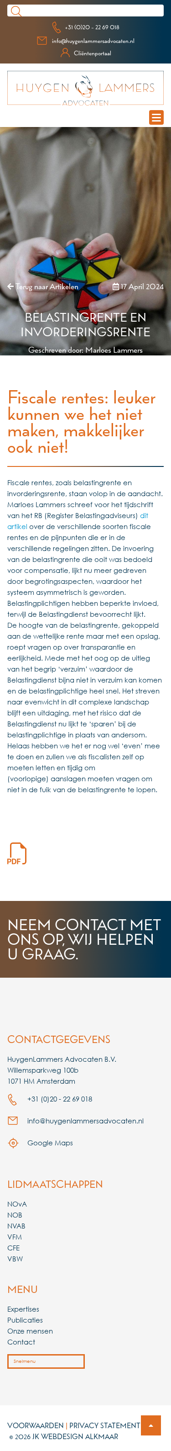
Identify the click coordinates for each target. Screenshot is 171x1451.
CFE (13, 1247)
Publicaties (25, 1319)
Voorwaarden (35, 1425)
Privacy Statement (104, 1425)
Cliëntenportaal (92, 53)
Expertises (23, 1308)
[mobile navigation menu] (156, 117)
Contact (21, 1341)
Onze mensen (30, 1330)
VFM (14, 1236)
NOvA (17, 1203)
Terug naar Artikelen (46, 286)
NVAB (16, 1225)
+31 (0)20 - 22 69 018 (92, 27)
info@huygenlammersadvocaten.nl (93, 41)
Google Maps (49, 1142)
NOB (14, 1214)
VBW (15, 1258)
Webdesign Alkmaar (79, 1436)
